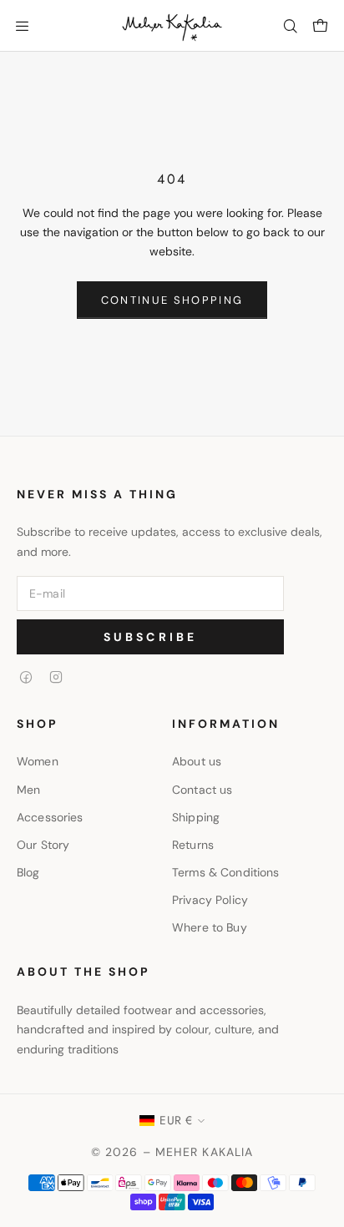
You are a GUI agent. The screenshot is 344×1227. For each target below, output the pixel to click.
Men (28, 789)
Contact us (202, 789)
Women (37, 761)
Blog (28, 872)
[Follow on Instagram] (56, 677)
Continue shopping (172, 300)
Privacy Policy (210, 899)
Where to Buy (209, 927)
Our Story (43, 844)
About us (196, 761)
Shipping (196, 817)
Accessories (50, 817)
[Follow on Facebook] (26, 677)
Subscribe (151, 636)
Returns (193, 844)
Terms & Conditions (226, 872)
